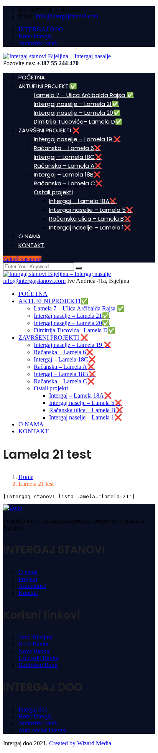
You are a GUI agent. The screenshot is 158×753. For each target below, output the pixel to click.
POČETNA (31, 77)
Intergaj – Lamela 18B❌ (67, 174)
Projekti (27, 579)
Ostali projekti (53, 192)
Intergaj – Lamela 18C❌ (68, 157)
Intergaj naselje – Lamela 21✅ (76, 104)
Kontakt (28, 593)
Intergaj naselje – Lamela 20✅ (77, 113)
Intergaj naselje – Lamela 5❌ (91, 210)
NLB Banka (33, 644)
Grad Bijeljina (35, 637)
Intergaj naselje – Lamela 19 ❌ (77, 139)
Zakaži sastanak (22, 259)
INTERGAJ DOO (41, 29)
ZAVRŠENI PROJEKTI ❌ (49, 130)
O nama (28, 572)
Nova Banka (33, 651)
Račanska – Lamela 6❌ (67, 148)
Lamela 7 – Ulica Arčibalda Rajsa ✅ (84, 95)
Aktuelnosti (32, 586)
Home (25, 477)
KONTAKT (31, 245)
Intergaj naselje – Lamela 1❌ (90, 227)
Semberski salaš (37, 43)
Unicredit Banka (38, 658)
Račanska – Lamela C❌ (68, 183)
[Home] (57, 274)
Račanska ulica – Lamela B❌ (90, 219)
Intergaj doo (33, 709)
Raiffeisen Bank (38, 665)
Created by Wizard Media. (81, 743)
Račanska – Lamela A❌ (68, 166)
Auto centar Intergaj (42, 730)
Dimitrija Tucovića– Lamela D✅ (78, 121)
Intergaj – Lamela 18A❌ (83, 201)
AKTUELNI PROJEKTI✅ (47, 86)
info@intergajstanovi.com (67, 16)
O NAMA (29, 236)
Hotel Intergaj (35, 36)
